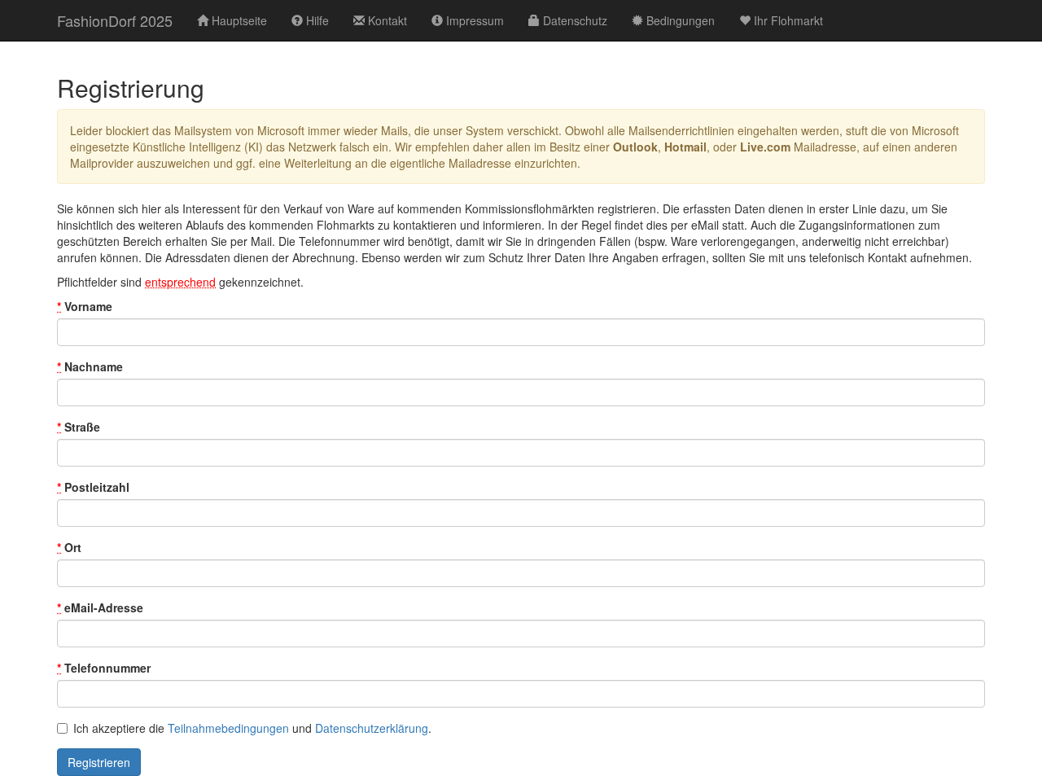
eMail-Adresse (100, 607)
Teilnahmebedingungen (228, 728)
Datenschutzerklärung (371, 728)
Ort (69, 547)
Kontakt (386, 20)
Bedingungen (679, 20)
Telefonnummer (104, 668)
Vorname (84, 306)
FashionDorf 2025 (115, 20)
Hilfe (316, 20)
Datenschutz (573, 20)
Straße (78, 427)
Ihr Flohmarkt (787, 20)
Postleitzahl (93, 487)
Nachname (90, 366)
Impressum (473, 20)
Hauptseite (237, 20)
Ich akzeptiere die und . (252, 728)
